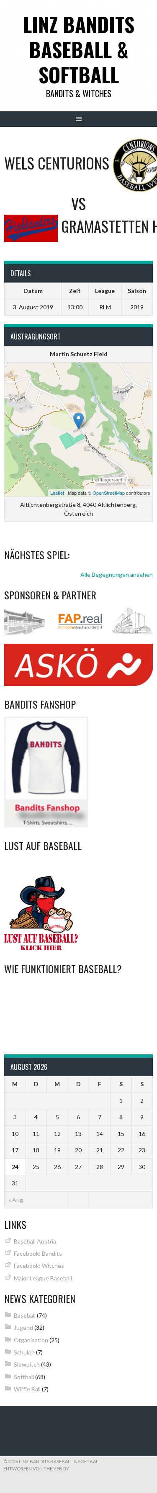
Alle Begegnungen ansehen (116, 574)
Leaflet (57, 492)
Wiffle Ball (27, 1389)
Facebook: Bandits (38, 1253)
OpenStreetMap (109, 492)
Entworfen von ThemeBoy (36, 1468)
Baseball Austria (35, 1241)
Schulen (24, 1352)
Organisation (31, 1340)
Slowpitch (27, 1364)
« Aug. (16, 1199)
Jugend (23, 1327)
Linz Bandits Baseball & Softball (78, 49)
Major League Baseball (43, 1278)
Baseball (25, 1315)
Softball (24, 1376)
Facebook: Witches (39, 1265)
